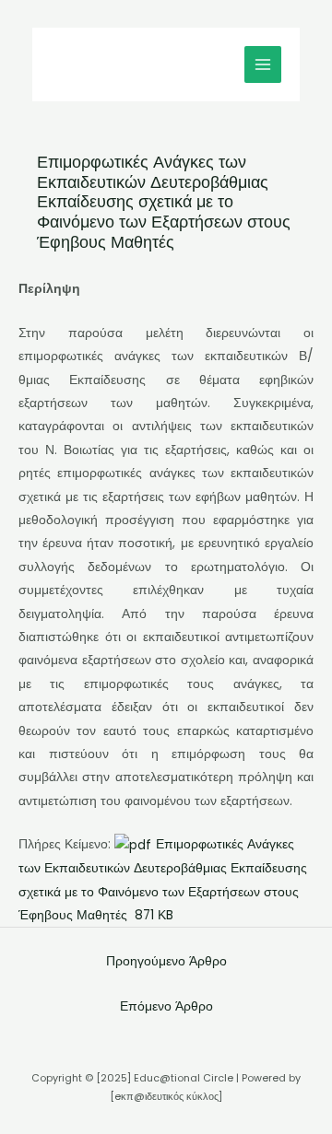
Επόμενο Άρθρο (166, 1006)
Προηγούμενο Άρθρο (166, 961)
